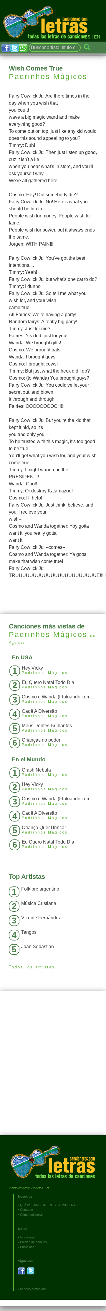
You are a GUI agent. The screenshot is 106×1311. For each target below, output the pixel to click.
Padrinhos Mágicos (48, 76)
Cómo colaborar (31, 1214)
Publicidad (27, 1247)
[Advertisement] (53, 1068)
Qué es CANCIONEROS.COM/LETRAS (48, 1205)
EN (97, 36)
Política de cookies (33, 1242)
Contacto (26, 1209)
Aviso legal (27, 1237)
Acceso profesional (33, 1289)
